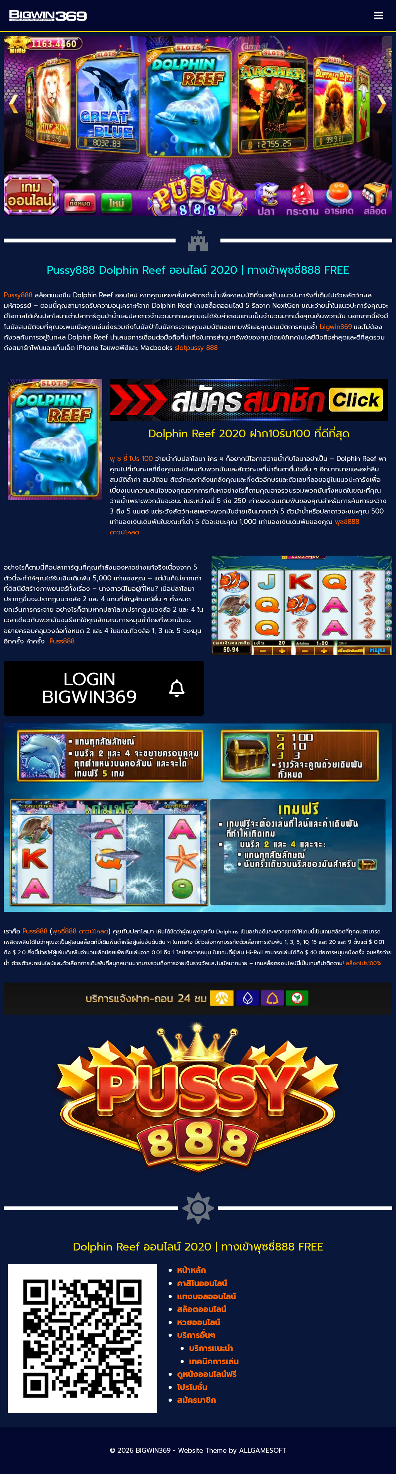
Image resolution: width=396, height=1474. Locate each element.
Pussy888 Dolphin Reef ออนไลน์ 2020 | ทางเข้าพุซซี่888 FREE (198, 270)
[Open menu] (378, 15)
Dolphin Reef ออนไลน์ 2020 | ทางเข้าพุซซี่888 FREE (198, 1247)
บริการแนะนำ (211, 1348)
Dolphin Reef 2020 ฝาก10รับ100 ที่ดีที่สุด (249, 433)
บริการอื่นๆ (196, 1335)
